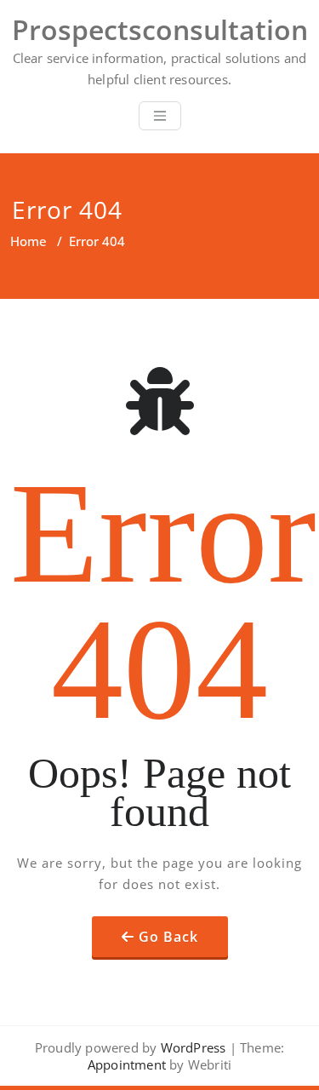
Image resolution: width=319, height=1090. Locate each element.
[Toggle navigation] (160, 115)
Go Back (168, 936)
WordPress (193, 1047)
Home (28, 241)
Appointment (127, 1064)
